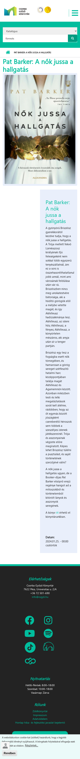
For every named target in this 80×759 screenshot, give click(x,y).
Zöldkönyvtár (40, 711)
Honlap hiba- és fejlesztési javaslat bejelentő (40, 722)
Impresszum (40, 715)
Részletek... (31, 745)
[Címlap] (16, 8)
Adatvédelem (40, 719)
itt (57, 512)
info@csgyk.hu (40, 597)
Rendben (9, 753)
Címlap (8, 52)
